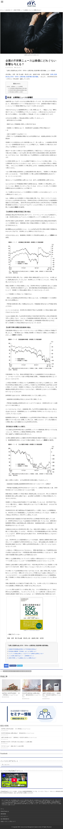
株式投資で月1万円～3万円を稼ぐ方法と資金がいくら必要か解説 (16, 741)
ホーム (2, 10)
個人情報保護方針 (5, 819)
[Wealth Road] (31, 3)
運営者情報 (3, 813)
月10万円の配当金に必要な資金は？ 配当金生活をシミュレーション (31, 694)
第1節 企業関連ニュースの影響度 (14, 86)
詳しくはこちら (5, 764)
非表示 (18, 83)
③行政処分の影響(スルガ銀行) (15, 92)
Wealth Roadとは (5, 811)
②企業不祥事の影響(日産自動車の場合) (17, 90)
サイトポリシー (4, 816)
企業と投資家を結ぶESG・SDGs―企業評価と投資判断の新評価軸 (17, 671)
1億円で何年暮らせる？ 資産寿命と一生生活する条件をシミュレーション (51, 694)
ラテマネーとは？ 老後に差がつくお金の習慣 (12, 746)
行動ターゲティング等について (8, 821)
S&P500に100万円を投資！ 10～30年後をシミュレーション (15, 728)
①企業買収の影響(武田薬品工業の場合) (17, 88)
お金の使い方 (8, 10)
